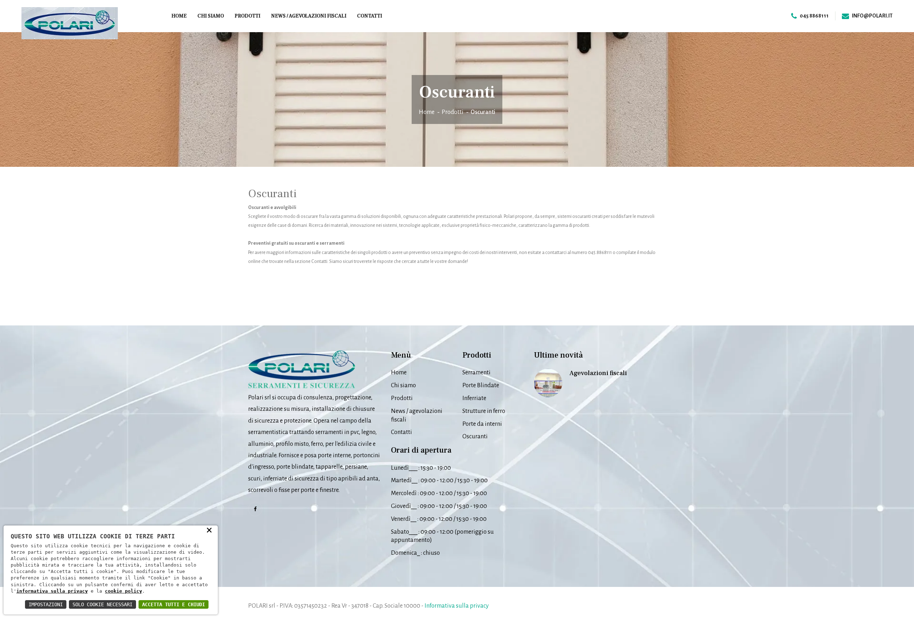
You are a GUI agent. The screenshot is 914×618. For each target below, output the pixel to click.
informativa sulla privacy (52, 591)
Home (179, 16)
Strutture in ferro (483, 411)
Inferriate (474, 398)
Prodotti (247, 16)
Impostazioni (46, 604)
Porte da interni (482, 424)
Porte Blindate (480, 385)
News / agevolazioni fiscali (308, 16)
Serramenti (476, 372)
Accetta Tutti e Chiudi (173, 604)
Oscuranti (475, 436)
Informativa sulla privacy (457, 606)
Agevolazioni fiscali (598, 373)
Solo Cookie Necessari (102, 604)
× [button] (209, 529)
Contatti (369, 16)
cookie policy (123, 591)
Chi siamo (210, 16)
